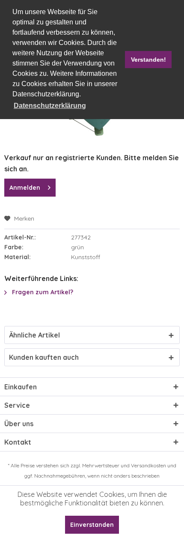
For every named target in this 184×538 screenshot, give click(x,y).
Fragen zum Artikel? (41, 292)
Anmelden (24, 187)
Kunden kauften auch (44, 357)
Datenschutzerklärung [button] (50, 105)
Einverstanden (92, 525)
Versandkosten (148, 465)
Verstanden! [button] (148, 59)
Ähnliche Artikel (34, 335)
